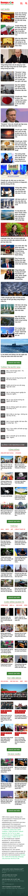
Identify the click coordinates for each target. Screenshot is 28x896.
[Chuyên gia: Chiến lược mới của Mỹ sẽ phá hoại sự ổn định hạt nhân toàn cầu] (7, 133)
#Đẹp (21, 681)
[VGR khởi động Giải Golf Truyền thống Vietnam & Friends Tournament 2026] (21, 490)
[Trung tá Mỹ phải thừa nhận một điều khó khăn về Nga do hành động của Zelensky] (21, 552)
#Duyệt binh (8, 710)
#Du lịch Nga (4, 681)
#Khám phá (3, 712)
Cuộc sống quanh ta (14, 602)
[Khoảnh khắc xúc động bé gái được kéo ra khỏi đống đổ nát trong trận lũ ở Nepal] (7, 611)
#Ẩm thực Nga (14, 681)
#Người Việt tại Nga (11, 691)
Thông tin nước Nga (10, 367)
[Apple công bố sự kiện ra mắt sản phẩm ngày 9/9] (21, 611)
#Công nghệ (4, 605)
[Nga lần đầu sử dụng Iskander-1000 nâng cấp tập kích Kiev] (7, 794)
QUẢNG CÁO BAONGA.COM (12, 445)
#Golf (3, 691)
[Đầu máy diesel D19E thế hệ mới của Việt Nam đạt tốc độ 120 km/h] (21, 583)
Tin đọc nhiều (14, 754)
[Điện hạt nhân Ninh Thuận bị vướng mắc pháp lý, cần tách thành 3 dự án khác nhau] (7, 42)
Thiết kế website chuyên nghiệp (11, 886)
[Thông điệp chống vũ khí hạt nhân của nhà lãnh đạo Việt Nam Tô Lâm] (7, 191)
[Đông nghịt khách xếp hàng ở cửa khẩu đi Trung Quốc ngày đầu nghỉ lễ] (7, 628)
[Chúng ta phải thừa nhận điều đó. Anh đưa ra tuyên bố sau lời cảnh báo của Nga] (7, 568)
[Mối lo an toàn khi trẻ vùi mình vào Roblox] (21, 644)
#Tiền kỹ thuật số (20, 529)
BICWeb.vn (21, 888)
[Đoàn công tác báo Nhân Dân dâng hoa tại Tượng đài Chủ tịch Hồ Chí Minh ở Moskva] (21, 505)
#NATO (7, 529)
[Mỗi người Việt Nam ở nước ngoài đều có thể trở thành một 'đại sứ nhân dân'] (7, 505)
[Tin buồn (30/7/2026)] (7, 490)
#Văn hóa (18, 733)
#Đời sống (8, 733)
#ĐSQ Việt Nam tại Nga (7, 453)
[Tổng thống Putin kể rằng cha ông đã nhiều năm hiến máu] (21, 659)
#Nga (2, 529)
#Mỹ (12, 529)
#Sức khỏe (19, 605)
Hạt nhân (5, 9)
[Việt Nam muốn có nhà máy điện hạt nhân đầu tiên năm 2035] (7, 203)
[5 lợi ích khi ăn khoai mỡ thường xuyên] (7, 659)
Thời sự (14, 526)
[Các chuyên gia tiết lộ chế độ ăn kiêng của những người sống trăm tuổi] (7, 644)
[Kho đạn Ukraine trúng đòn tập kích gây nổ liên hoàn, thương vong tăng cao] (7, 535)
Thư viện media (14, 678)
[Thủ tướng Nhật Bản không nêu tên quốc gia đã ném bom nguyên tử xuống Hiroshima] (7, 158)
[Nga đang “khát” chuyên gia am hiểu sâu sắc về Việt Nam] (7, 583)
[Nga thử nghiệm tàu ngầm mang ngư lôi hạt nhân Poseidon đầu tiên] (7, 89)
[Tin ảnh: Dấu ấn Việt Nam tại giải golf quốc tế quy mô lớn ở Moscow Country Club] (7, 459)
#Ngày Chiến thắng (20, 712)
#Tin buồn (18, 453)
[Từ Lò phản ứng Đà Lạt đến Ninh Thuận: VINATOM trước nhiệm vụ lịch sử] (7, 332)
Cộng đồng (14, 450)
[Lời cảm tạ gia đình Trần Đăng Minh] (21, 476)
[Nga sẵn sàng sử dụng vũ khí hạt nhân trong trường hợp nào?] (7, 320)
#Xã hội (3, 733)
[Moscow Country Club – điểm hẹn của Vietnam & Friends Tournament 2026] (21, 459)
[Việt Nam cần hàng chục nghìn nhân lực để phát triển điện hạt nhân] (7, 309)
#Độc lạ (12, 605)
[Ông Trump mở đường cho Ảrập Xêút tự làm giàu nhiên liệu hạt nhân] (7, 262)
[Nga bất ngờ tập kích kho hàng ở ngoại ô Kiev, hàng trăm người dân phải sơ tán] (21, 778)
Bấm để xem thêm (14, 362)
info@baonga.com (9, 884)
